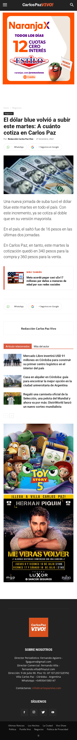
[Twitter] (43, 712)
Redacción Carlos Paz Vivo (20, 139)
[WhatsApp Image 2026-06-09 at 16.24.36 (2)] (38, 581)
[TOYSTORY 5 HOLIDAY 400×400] (38, 492)
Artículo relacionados (18, 346)
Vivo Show (61, 725)
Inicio (6, 107)
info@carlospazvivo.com (46, 688)
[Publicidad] (38, 48)
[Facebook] (24, 712)
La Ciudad (48, 725)
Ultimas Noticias (16, 725)
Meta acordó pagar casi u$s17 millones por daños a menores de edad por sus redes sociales (46, 281)
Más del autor (41, 346)
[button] (72, 5)
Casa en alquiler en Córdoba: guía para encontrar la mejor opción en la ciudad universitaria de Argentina (47, 381)
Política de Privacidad (57, 729)
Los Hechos (33, 725)
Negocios (16, 107)
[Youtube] (52, 712)
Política (12, 729)
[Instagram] (33, 712)
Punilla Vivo (25, 729)
